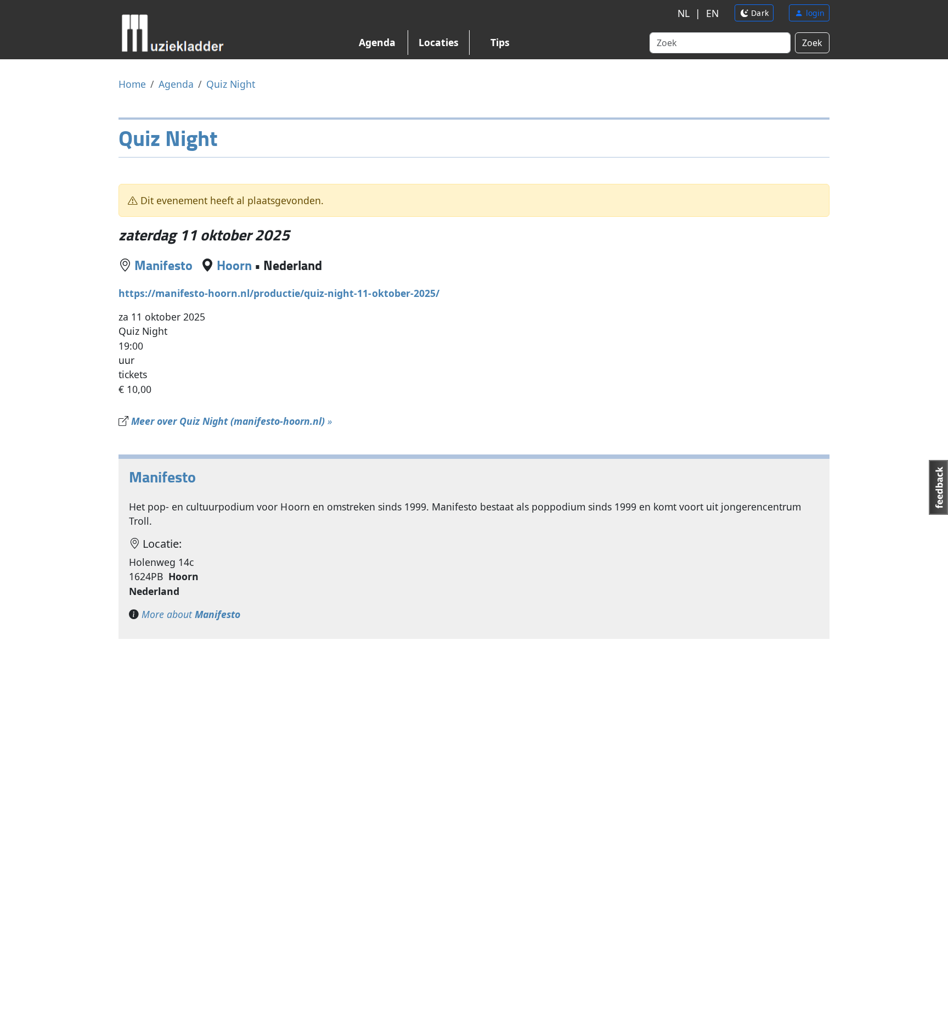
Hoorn (234, 264)
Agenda (377, 42)
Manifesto (163, 264)
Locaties (439, 42)
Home (132, 84)
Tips (500, 42)
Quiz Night (230, 84)
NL (684, 13)
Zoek (812, 43)
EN (712, 13)
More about (191, 614)
